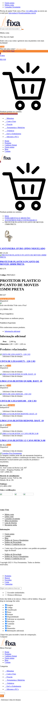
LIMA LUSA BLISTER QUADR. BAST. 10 (21, 381)
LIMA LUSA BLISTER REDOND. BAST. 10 (22, 420)
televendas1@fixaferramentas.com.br (22, 13)
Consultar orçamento (12, 519)
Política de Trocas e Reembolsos (16, 540)
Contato (7, 151)
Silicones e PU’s (13, 137)
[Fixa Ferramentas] (11, 26)
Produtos (8, 143)
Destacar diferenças (14, 595)
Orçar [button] (9, 366)
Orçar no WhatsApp (7, 299)
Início (7, 216)
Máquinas (10, 118)
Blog (6, 149)
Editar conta (9, 517)
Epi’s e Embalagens (14, 134)
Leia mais (11, 405)
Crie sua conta (21, 49)
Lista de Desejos (11, 523)
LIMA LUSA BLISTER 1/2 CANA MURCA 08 (22, 440)
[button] (11, 356)
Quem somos (9, 3)
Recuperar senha (11, 525)
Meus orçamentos (11, 521)
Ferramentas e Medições (16, 128)
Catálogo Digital (11, 145)
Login (2, 47)
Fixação (9, 124)
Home (7, 141)
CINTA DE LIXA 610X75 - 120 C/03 (17, 361)
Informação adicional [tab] (12, 331)
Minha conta (9, 5)
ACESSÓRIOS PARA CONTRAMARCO (21, 220)
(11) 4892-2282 (31, 11)
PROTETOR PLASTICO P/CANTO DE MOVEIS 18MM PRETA (19, 262)
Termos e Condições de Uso (15, 544)
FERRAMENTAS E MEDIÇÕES (17, 218)
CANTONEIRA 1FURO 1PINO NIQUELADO (22, 248)
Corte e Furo (11, 121)
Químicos (10, 131)
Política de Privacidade (13, 542)
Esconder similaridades (15, 593)
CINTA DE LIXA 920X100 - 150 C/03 (18, 401)
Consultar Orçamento (12, 7)
